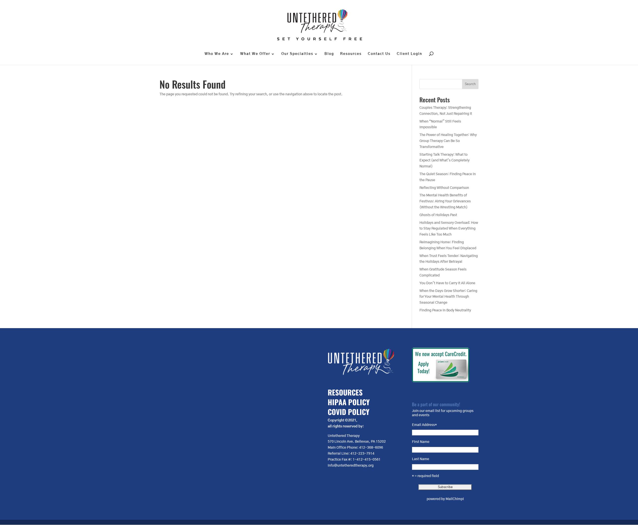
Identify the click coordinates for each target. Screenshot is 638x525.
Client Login (409, 54)
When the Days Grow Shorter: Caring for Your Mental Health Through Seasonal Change (448, 297)
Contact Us (379, 54)
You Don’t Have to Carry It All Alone (447, 283)
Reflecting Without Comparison (444, 188)
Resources (351, 54)
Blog (329, 54)
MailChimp (454, 499)
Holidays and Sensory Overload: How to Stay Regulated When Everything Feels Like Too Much (448, 229)
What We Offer (255, 54)
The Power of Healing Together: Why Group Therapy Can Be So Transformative (448, 141)
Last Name (420, 459)
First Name (420, 442)
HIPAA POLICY (349, 401)
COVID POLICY (348, 411)
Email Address (424, 425)
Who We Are (217, 54)
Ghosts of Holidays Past (438, 215)
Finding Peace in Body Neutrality (445, 310)
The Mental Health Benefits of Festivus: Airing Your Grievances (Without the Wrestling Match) (445, 201)
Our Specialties (297, 54)
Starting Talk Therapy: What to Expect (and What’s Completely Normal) (444, 160)
